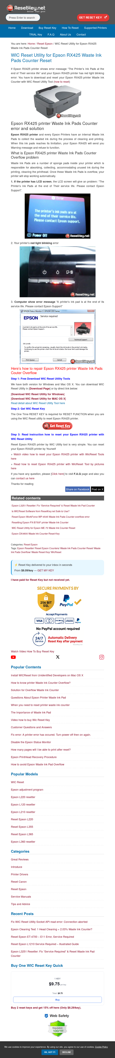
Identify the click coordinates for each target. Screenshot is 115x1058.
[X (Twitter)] (57, 657)
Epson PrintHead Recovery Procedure (34, 757)
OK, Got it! (49, 1052)
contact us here (25, 478)
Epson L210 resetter (23, 812)
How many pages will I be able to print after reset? (41, 749)
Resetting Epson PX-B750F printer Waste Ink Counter (40, 522)
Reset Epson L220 (22, 819)
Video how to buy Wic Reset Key (30, 720)
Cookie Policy (101, 1046)
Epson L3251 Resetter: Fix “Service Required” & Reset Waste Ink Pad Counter (53, 505)
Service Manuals (21, 896)
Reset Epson (31, 544)
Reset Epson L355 (22, 826)
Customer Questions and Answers (31, 727)
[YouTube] (13, 657)
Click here (58, 474)
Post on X (97, 489)
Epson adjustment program (27, 789)
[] (38, 394)
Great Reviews (20, 859)
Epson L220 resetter (23, 797)
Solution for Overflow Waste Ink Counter (35, 690)
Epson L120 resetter (23, 804)
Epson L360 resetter (23, 841)
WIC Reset (17, 782)
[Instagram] (101, 657)
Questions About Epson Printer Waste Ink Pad (38, 697)
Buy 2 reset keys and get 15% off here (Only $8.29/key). (46, 1008)
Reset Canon (19, 881)
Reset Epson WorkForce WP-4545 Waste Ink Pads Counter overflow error (51, 516)
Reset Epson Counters (47, 548)
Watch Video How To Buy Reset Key (32, 651)
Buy (57, 999)
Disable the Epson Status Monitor (31, 742)
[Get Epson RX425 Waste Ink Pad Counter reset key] (57, 429)
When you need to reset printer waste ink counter (40, 705)
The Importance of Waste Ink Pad (31, 712)
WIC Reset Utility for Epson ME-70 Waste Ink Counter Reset (43, 528)
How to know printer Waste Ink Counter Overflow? (41, 682)
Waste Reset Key (40, 552)
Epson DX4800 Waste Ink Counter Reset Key (36, 533)
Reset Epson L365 (22, 834)
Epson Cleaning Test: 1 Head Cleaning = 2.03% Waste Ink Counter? (51, 929)
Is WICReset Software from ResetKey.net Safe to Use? (40, 511)
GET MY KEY (45, 570)
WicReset (56, 552)
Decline (66, 1052)
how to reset (62, 81)
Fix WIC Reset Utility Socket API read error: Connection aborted (49, 922)
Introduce (16, 867)
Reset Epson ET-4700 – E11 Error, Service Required (42, 936)
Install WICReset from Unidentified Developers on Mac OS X (47, 675)
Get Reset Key (91, 17)
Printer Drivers (19, 874)
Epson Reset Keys (57, 8)
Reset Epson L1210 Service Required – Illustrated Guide (45, 944)
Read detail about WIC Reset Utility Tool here (38, 403)
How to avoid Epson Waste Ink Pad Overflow (37, 764)
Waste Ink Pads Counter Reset (76, 548)
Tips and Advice (20, 904)
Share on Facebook (77, 489)
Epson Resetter (25, 548)
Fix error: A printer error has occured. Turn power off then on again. (51, 734)
